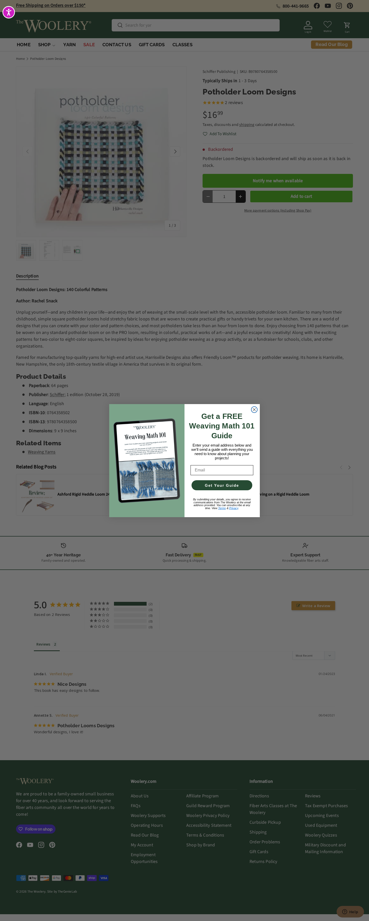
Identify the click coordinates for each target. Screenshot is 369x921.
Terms (222, 508)
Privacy (233, 508)
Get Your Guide (222, 485)
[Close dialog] (254, 410)
